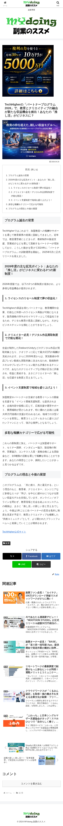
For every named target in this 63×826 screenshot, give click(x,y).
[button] (41, 564)
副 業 (8, 543)
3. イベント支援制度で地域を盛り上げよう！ (31, 200)
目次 (27, 169)
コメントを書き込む (31, 783)
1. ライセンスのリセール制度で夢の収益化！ (31, 188)
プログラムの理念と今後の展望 (22, 208)
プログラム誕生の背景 (18, 175)
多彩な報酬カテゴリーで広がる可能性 (25, 204)
